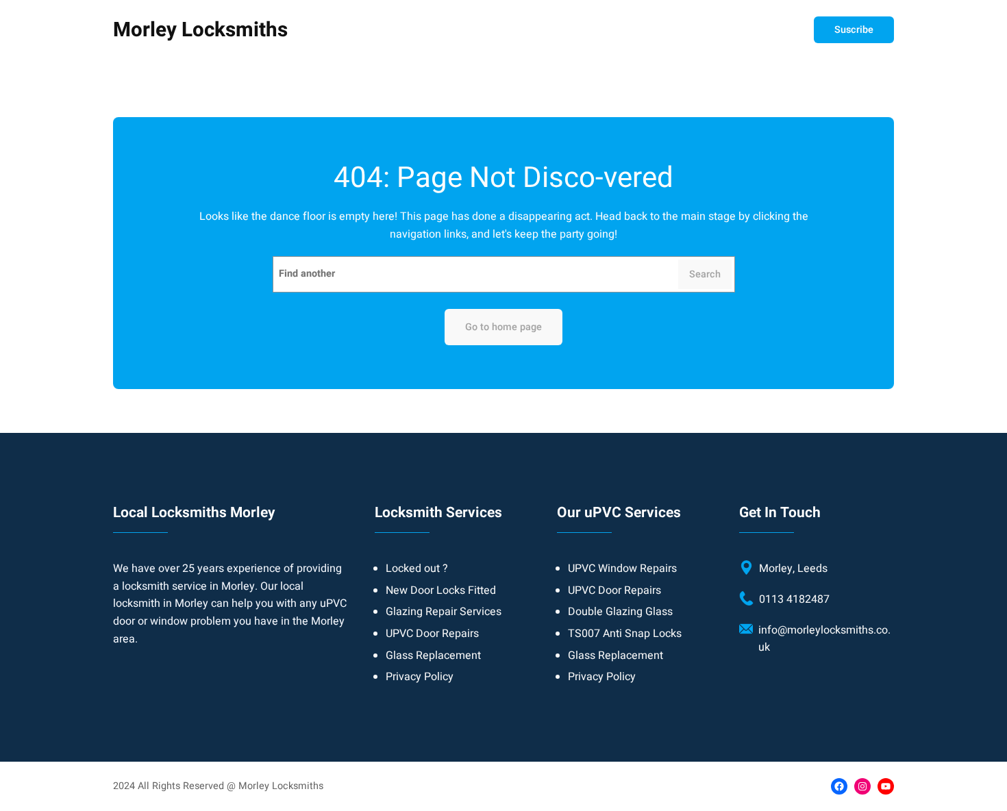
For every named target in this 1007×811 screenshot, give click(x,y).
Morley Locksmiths (200, 30)
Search (705, 274)
